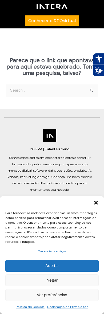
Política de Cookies (30, 307)
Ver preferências (52, 295)
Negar (52, 280)
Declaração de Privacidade (67, 307)
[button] (96, 202)
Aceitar (52, 265)
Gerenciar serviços (52, 251)
